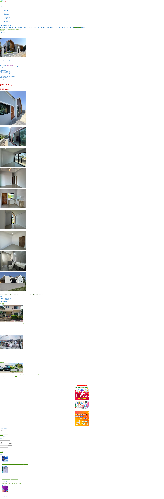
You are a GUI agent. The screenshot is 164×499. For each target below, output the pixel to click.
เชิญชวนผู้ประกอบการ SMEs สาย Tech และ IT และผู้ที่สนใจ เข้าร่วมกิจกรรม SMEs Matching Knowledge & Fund (15, 464)
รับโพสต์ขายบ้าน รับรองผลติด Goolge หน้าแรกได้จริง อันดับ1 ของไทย (10, 479)
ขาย (2, 6)
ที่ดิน (4, 13)
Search (1, 452)
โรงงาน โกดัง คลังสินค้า (6, 18)
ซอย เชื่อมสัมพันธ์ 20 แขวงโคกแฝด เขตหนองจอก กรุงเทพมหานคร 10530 (10, 29)
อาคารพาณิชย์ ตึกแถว (6, 14)
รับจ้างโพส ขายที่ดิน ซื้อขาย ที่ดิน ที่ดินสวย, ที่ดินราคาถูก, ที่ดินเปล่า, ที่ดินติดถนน (11, 483)
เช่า (2, 7)
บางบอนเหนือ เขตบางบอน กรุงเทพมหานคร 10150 (7, 376)
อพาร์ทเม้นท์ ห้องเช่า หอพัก (7, 17)
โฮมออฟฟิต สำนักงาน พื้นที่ (7, 21)
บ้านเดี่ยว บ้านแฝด (6, 10)
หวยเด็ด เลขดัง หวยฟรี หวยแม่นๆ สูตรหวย (7, 25)
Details (16, 376)
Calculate (2, 435)
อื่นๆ (4, 22)
